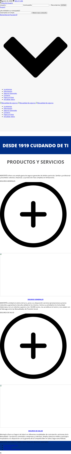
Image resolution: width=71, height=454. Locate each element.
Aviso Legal (7, 447)
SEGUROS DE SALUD (35, 431)
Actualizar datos (9, 99)
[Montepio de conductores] (26, 103)
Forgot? (2, 7)
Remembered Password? (8, 15)
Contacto (7, 95)
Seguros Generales (10, 93)
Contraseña (27, 5)
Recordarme (55, 5)
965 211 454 (19, 1)
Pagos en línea (9, 97)
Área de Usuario (7, 3)
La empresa (8, 89)
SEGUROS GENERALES (35, 299)
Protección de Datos (11, 445)
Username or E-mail (7, 13)
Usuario (3, 5)
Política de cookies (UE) (12, 449)
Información (8, 91)
